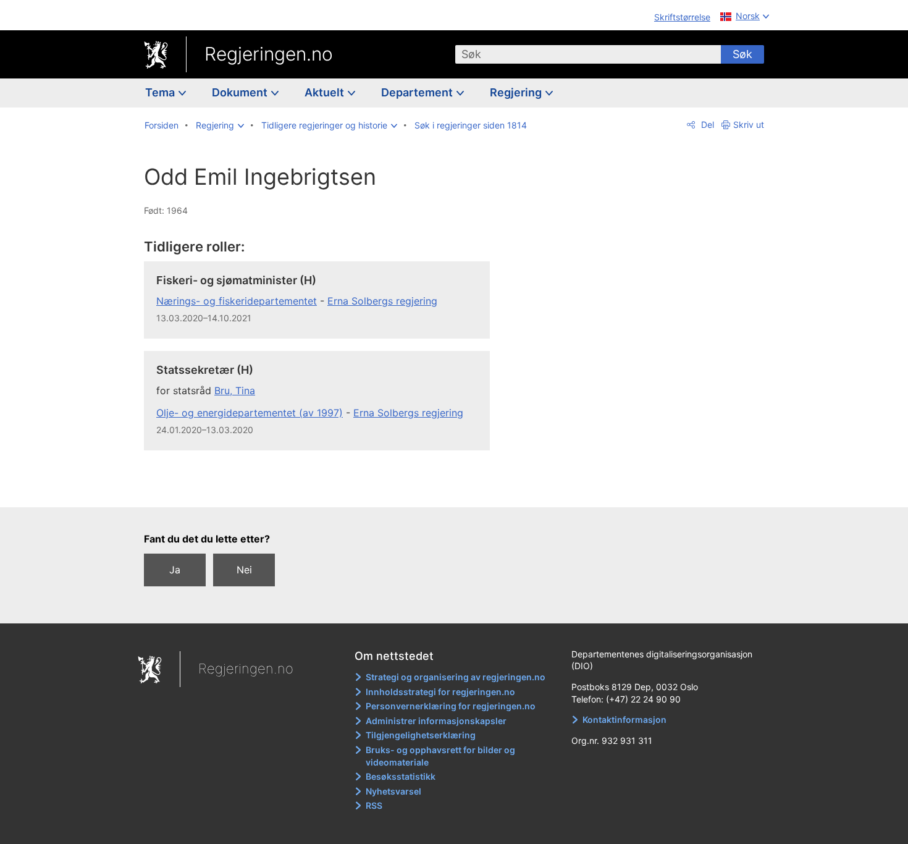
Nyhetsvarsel (393, 791)
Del (706, 124)
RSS (374, 805)
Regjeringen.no (268, 54)
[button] (220, 125)
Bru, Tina (234, 390)
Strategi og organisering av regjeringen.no (455, 677)
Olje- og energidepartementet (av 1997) (249, 413)
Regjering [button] (517, 92)
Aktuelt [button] (326, 92)
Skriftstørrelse (682, 17)
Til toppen (323, 489)
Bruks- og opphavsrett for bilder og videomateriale (440, 756)
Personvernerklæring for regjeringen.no (451, 706)
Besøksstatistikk (400, 776)
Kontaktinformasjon (624, 719)
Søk (742, 54)
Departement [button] (418, 92)
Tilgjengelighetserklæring (421, 735)
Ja (174, 569)
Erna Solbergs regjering (382, 301)
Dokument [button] (241, 92)
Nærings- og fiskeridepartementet (236, 301)
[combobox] (588, 54)
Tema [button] (161, 92)
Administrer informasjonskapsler (436, 720)
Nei (244, 569)
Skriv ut (748, 124)
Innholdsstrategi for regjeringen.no (440, 691)
